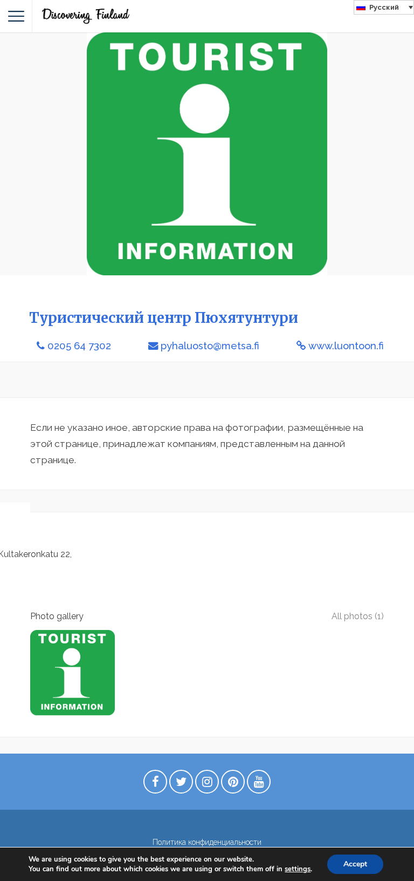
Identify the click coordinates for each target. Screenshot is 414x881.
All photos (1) (358, 616)
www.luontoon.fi (346, 345)
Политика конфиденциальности (207, 842)
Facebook (155, 784)
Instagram (207, 784)
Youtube (259, 784)
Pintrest (233, 784)
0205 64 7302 (79, 345)
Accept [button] (355, 864)
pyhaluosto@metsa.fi (210, 345)
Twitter (181, 784)
